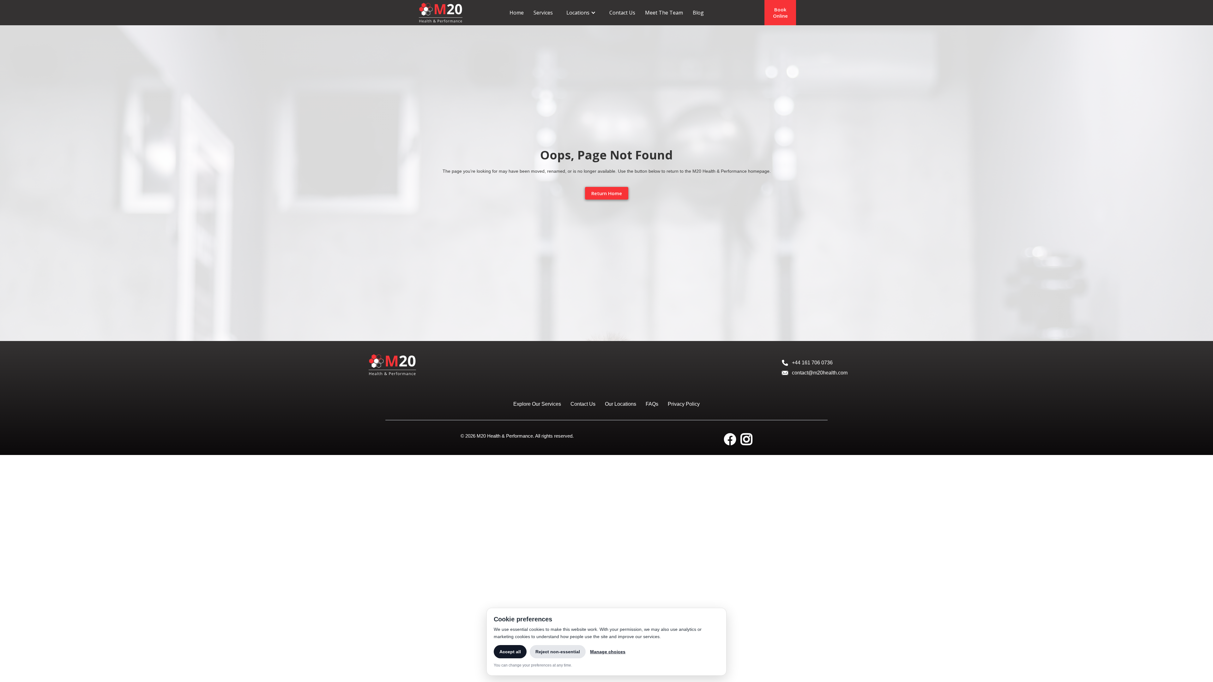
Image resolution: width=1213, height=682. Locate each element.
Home (517, 12)
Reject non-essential (557, 651)
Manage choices (607, 651)
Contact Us (622, 12)
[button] (581, 12)
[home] (440, 12)
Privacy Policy (684, 404)
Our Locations (620, 404)
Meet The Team (664, 12)
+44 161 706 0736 (812, 362)
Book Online (780, 12)
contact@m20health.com (820, 372)
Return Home (606, 193)
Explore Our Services (537, 404)
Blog (698, 12)
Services (543, 12)
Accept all (510, 651)
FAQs (652, 404)
